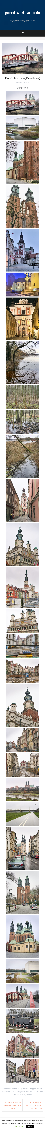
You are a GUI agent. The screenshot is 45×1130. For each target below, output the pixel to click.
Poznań (22, 1094)
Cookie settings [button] (18, 1126)
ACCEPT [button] (30, 1126)
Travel (25, 1088)
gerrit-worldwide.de (22, 12)
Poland (40, 1091)
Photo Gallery (16, 1088)
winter (29, 1094)
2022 (38, 1088)
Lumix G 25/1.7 (11, 1091)
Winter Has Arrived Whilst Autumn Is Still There (12, 1105)
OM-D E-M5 (31, 1091)
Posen (16, 1094)
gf (28, 82)
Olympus (22, 1091)
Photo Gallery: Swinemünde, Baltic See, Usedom (34, 1105)
